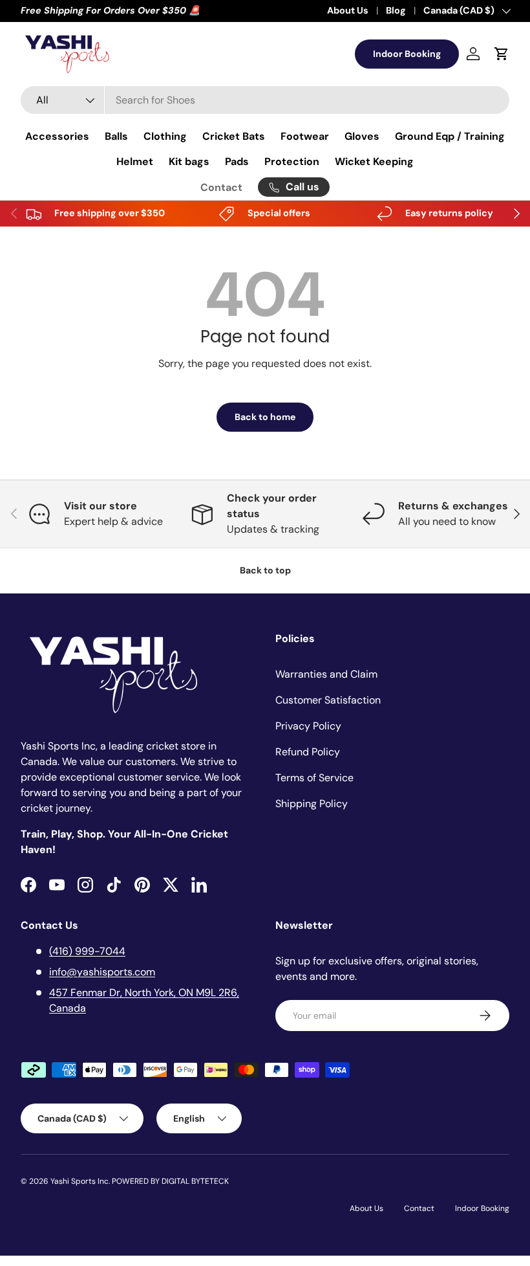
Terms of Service (314, 777)
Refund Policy (307, 752)
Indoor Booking (407, 54)
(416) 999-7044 (87, 951)
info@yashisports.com (102, 972)
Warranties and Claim (326, 674)
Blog (396, 10)
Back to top (265, 570)
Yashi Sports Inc (79, 1181)
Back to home (265, 417)
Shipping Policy (311, 803)
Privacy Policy (308, 726)
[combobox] (265, 100)
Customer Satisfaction (328, 700)
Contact (221, 187)
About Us (347, 10)
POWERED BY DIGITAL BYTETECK (170, 1181)
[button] (501, 53)
